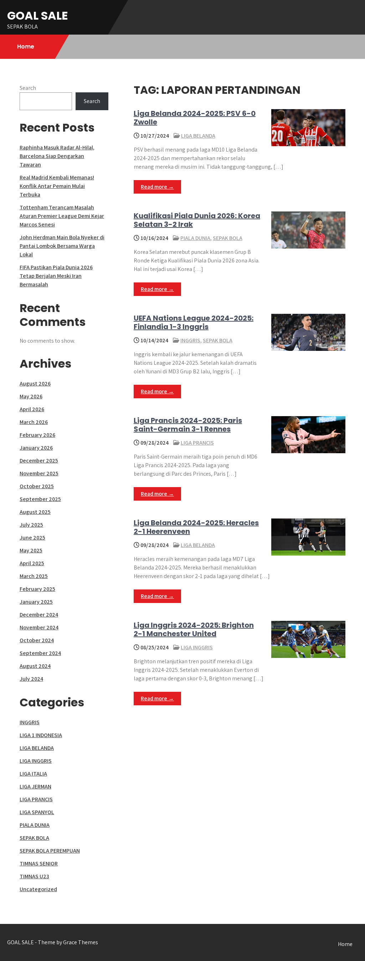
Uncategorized (38, 889)
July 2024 (31, 679)
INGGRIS (190, 340)
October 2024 (37, 640)
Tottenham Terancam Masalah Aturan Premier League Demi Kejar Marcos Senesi (62, 216)
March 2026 (34, 422)
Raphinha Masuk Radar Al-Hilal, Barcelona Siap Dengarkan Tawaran (57, 156)
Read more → (157, 186)
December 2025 (39, 460)
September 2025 (40, 499)
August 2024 (35, 666)
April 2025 (32, 563)
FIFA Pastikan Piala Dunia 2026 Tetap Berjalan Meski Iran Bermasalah (56, 276)
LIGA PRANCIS (197, 442)
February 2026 (37, 435)
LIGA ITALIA (33, 773)
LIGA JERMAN (35, 786)
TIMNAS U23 (34, 876)
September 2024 (40, 653)
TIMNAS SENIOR (39, 863)
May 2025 (31, 550)
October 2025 (37, 486)
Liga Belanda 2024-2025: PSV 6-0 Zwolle (195, 117)
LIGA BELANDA (198, 135)
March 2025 (34, 576)
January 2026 (36, 447)
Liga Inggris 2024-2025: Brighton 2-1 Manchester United (194, 629)
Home (25, 46)
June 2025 (32, 537)
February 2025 (37, 589)
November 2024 (39, 627)
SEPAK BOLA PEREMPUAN (50, 850)
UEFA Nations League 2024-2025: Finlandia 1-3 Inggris (193, 322)
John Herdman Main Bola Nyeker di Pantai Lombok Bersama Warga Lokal (62, 246)
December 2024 (39, 614)
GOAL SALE (37, 15)
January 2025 (36, 601)
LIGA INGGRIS (197, 647)
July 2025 (31, 524)
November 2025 (39, 473)
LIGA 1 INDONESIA (41, 735)
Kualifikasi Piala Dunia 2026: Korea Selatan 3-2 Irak (197, 220)
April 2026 (32, 409)
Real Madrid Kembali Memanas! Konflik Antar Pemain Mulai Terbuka (57, 186)
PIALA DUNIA (195, 238)
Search (28, 88)
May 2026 (31, 396)
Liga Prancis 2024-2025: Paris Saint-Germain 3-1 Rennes (188, 424)
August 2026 (35, 383)
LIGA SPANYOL (37, 812)
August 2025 (35, 512)
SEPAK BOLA (227, 238)
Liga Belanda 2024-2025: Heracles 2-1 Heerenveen (196, 527)
